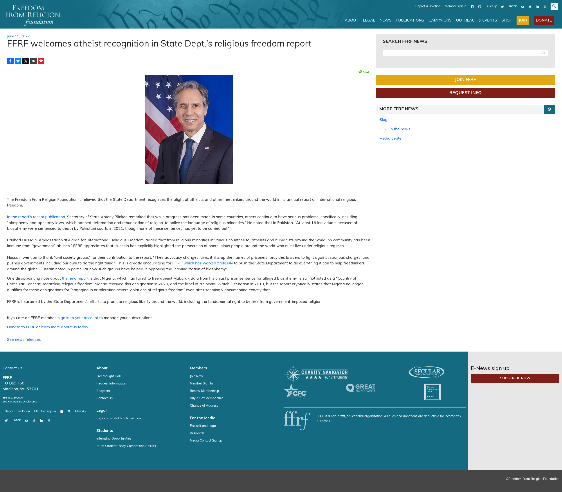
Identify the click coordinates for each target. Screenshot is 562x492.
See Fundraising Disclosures (20, 401)
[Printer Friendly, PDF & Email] (363, 71)
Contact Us (13, 368)
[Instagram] (479, 6)
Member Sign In (201, 383)
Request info (465, 93)
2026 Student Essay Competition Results (126, 446)
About (351, 20)
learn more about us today (64, 327)
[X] (502, 6)
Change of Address (204, 405)
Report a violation (427, 6)
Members (198, 368)
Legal (369, 20)
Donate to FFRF (21, 327)
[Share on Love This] (41, 60)
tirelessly (225, 263)
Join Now (196, 376)
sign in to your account (78, 318)
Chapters (103, 391)
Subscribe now (515, 378)
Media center (391, 138)
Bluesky (491, 6)
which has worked (200, 263)
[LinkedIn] (537, 6)
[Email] (545, 6)
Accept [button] (549, 484)
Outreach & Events (476, 20)
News (385, 20)
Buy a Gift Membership (206, 398)
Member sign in (455, 6)
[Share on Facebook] (10, 60)
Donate (544, 20)
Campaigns (440, 20)
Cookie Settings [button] (526, 484)
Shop (506, 20)
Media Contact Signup (206, 440)
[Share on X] (25, 60)
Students (104, 431)
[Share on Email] (33, 60)
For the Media (203, 418)
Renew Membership (204, 391)
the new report (75, 278)
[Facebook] (472, 6)
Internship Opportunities (113, 438)
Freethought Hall (108, 376)
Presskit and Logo (203, 425)
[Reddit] (530, 6)
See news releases (24, 339)
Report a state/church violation (118, 418)
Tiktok (512, 6)
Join (523, 20)
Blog (383, 120)
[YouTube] (522, 6)
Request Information (111, 383)
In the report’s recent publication (36, 217)
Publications (410, 20)
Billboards (197, 433)
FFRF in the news (394, 129)
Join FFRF (465, 79)
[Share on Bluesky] (18, 60)
